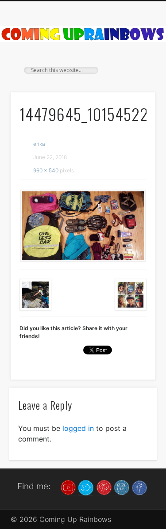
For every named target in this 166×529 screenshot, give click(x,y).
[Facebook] (139, 487)
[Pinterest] (104, 487)
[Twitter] (85, 487)
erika (39, 144)
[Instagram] (121, 487)
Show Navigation (134, 79)
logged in (78, 428)
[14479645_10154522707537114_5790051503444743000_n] (83, 226)
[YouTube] (68, 487)
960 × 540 (45, 170)
